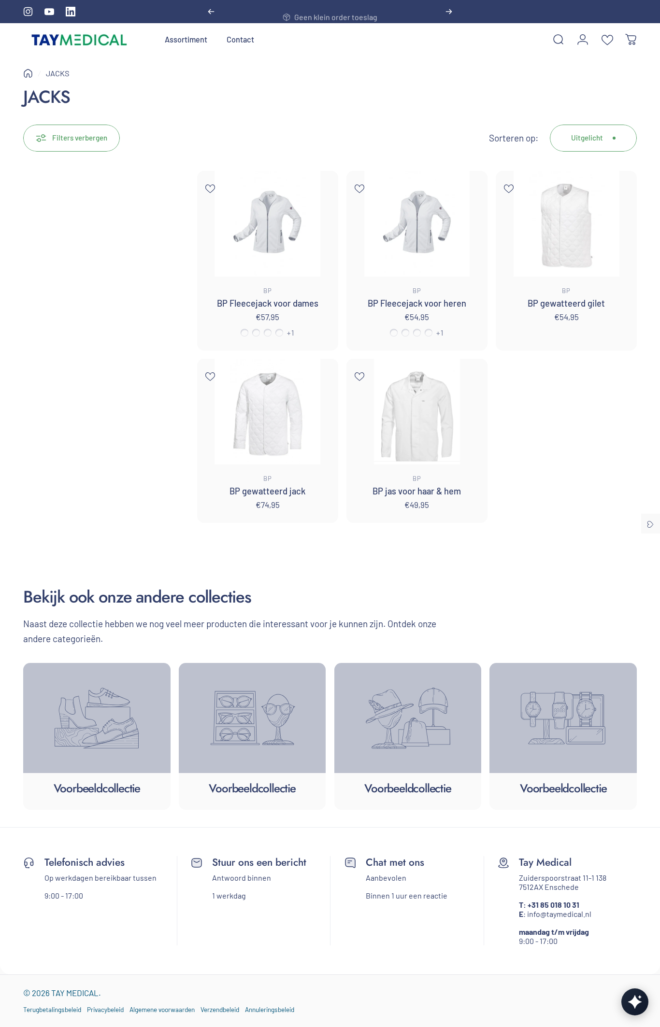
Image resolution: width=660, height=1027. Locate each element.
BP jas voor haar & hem (417, 491)
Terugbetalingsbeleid (52, 1009)
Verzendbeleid (220, 1009)
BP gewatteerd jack (267, 491)
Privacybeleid (105, 1009)
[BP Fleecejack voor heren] (417, 224)
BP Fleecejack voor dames (267, 303)
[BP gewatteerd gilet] (566, 224)
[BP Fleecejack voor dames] (267, 224)
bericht (290, 862)
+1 (290, 333)
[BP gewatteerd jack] (267, 411)
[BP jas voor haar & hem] (417, 411)
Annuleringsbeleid (269, 1009)
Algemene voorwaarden (162, 1009)
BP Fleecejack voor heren (417, 303)
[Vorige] (211, 11)
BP (268, 291)
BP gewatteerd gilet (566, 303)
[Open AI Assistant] (634, 1001)
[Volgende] (448, 11)
